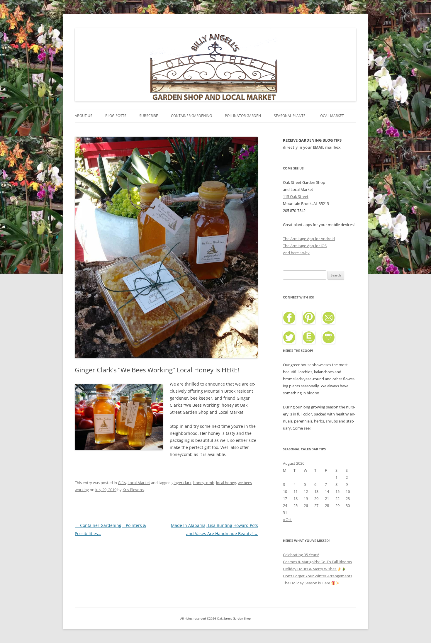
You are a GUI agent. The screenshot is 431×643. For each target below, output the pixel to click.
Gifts (122, 482)
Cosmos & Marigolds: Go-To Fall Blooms (317, 561)
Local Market (331, 115)
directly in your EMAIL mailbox (312, 147)
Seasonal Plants (290, 115)
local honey (226, 482)
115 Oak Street (295, 196)
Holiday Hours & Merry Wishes (310, 568)
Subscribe (148, 115)
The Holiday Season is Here (307, 583)
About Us (83, 115)
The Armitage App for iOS (305, 245)
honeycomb (203, 482)
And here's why (296, 252)
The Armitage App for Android (309, 238)
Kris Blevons (133, 489)
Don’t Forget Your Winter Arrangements (317, 575)
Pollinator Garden (243, 115)
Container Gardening (191, 115)
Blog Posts (115, 115)
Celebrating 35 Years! (301, 554)
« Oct (287, 519)
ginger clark (181, 482)
